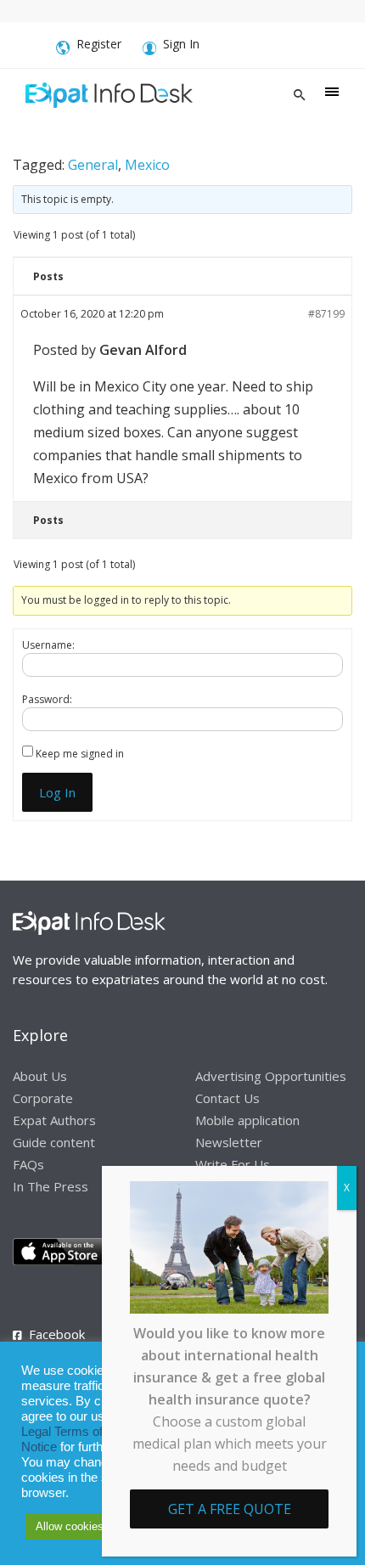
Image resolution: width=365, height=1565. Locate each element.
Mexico (147, 164)
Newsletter (228, 1142)
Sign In (181, 44)
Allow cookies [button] (70, 1526)
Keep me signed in (80, 753)
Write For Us (232, 1164)
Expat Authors (54, 1120)
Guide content (54, 1142)
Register (98, 44)
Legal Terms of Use (75, 1431)
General (93, 164)
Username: (48, 645)
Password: (47, 699)
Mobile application (247, 1120)
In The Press (50, 1186)
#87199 (326, 314)
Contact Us (227, 1097)
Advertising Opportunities (270, 1075)
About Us (40, 1075)
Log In (57, 792)
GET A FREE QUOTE (229, 1509)
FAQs (28, 1164)
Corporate (43, 1097)
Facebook (57, 1334)
